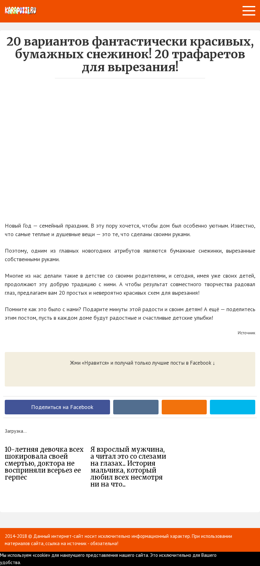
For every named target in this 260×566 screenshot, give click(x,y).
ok (23, 562)
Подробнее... (39, 562)
